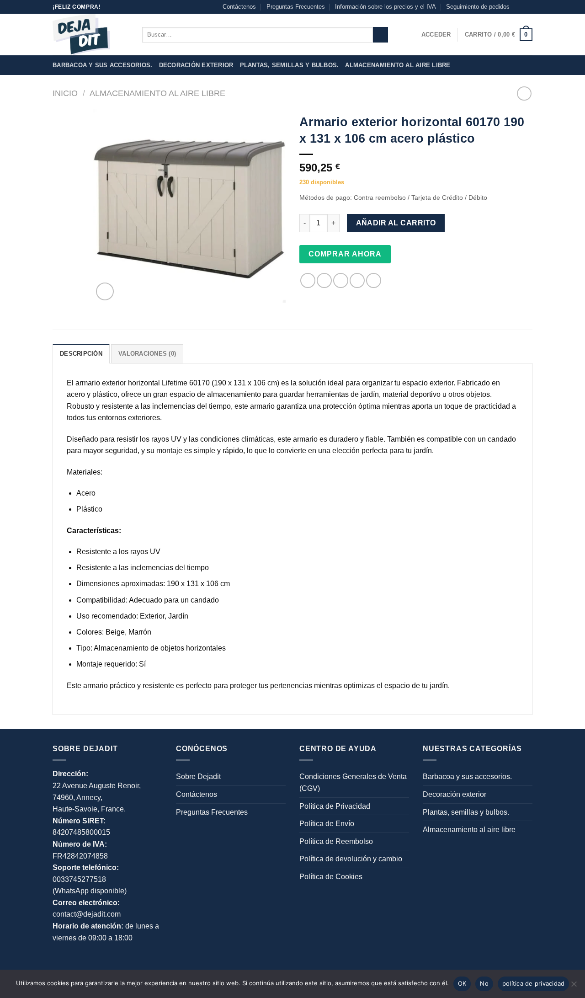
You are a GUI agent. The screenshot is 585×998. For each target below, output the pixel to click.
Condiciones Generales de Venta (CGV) (353, 782)
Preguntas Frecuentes (295, 6)
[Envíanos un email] (519, 7)
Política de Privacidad (334, 806)
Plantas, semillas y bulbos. (289, 65)
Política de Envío (326, 823)
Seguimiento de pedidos (478, 6)
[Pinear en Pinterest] (357, 280)
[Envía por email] (340, 280)
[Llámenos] (528, 7)
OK (462, 983)
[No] (573, 986)
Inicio (65, 93)
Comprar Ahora (345, 254)
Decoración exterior (196, 65)
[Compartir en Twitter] (324, 280)
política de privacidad (533, 983)
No (484, 983)
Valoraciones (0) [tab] (147, 353)
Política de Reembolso (336, 841)
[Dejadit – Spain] (90, 34)
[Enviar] (380, 35)
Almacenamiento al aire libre (397, 65)
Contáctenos (239, 6)
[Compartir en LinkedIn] (373, 280)
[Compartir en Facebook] (307, 280)
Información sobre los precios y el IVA (385, 6)
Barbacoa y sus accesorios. (103, 65)
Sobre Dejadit (198, 776)
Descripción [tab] (81, 353)
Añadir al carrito (396, 223)
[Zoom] (105, 291)
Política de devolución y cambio (350, 859)
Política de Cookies (330, 877)
